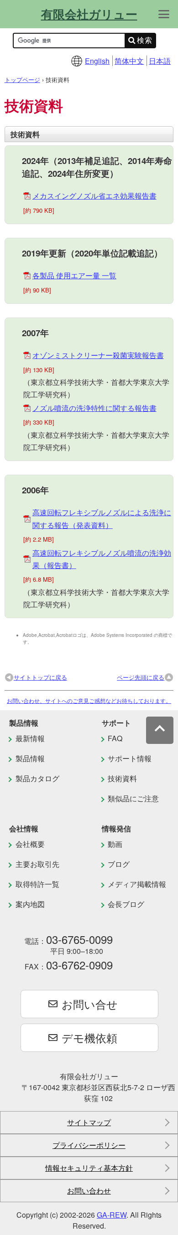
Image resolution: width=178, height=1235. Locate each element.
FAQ (115, 738)
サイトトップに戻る (40, 677)
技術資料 (122, 778)
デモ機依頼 (89, 1037)
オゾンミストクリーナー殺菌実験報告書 (98, 355)
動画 (115, 844)
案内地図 (30, 904)
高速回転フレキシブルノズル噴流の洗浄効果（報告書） (101, 559)
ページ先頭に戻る (140, 677)
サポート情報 (130, 758)
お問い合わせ (89, 1190)
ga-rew (111, 1214)
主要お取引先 (37, 864)
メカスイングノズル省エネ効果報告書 (94, 195)
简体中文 (129, 61)
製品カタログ (37, 778)
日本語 (160, 61)
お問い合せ (90, 1004)
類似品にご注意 (133, 798)
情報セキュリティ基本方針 (89, 1168)
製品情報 (30, 758)
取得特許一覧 (37, 884)
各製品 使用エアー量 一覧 (74, 275)
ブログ (119, 864)
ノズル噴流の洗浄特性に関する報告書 (94, 408)
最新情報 (30, 738)
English (97, 61)
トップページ (22, 79)
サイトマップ (89, 1122)
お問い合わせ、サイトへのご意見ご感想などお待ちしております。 (89, 700)
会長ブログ (126, 904)
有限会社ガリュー (89, 13)
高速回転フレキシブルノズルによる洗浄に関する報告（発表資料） (101, 518)
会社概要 (30, 844)
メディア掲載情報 (137, 884)
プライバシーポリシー (89, 1145)
